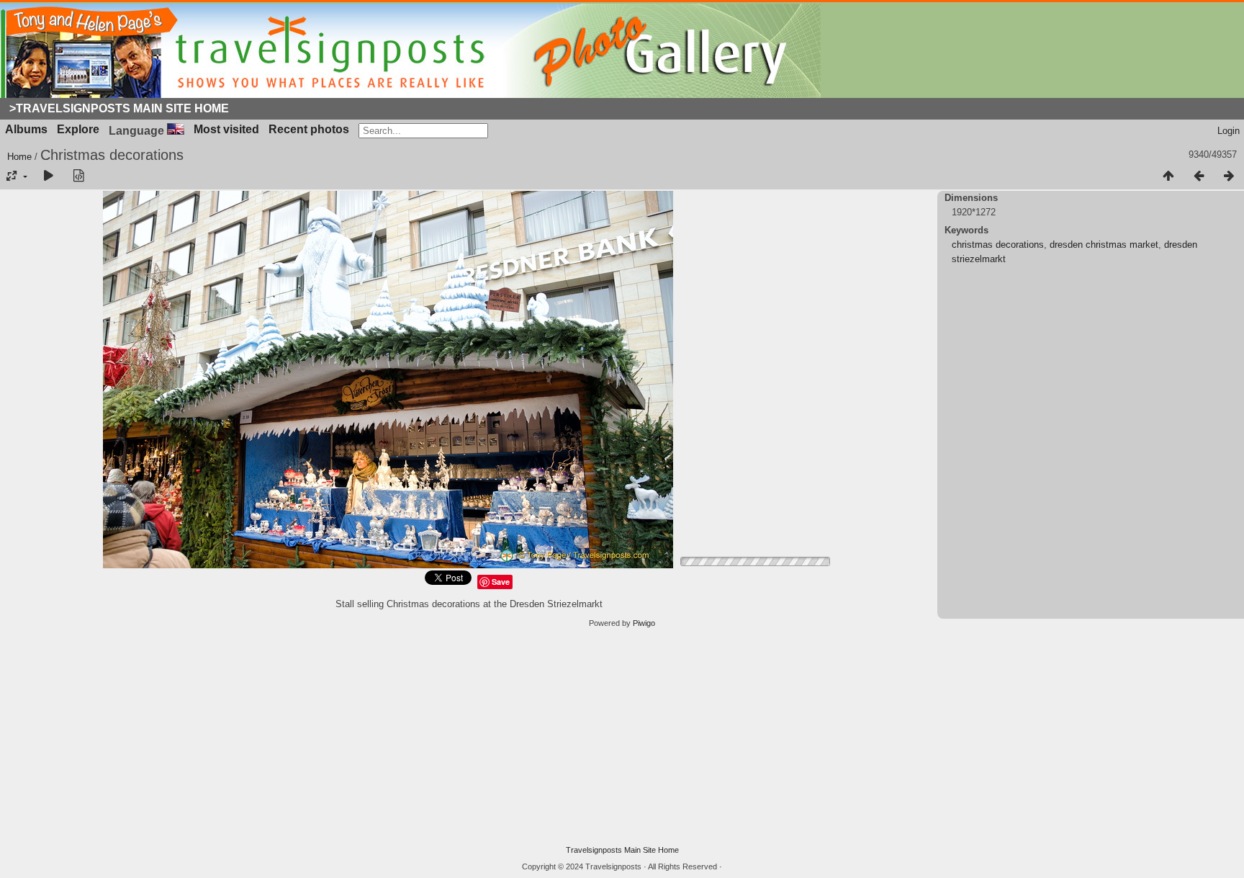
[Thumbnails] (1168, 176)
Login (1228, 130)
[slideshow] (48, 176)
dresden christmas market (1104, 244)
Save (501, 581)
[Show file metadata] (78, 176)
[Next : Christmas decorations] (1229, 176)
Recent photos (309, 129)
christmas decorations (998, 244)
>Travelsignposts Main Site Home (119, 108)
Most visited (226, 129)
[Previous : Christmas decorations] (1199, 176)
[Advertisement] (622, 737)
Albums (26, 129)
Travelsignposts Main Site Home (622, 850)
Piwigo (644, 623)
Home (19, 156)
